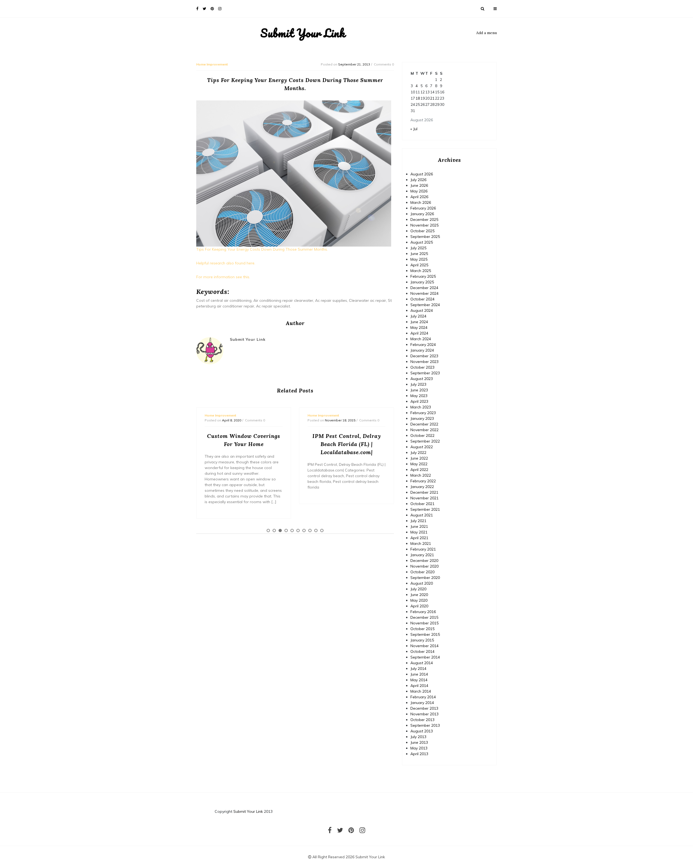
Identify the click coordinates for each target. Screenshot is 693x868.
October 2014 (422, 651)
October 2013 (422, 719)
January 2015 (422, 640)
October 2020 (422, 571)
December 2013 (424, 708)
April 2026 (419, 196)
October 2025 (422, 230)
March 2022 (420, 475)
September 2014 (425, 657)
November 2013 (424, 714)
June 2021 (419, 526)
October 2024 (422, 299)
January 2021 (422, 554)
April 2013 (419, 753)
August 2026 (421, 174)
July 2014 (418, 668)
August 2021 (421, 515)
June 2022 (419, 458)
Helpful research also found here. (225, 263)
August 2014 (421, 662)
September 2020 (425, 577)
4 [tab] (286, 530)
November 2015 (424, 623)
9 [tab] (316, 530)
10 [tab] (321, 530)
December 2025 (424, 219)
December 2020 (424, 560)
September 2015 (425, 634)
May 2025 (418, 259)
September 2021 (425, 509)
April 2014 (419, 685)
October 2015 (422, 628)
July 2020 (418, 589)
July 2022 (418, 452)
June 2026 (419, 185)
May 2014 (418, 679)
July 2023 (418, 384)
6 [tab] (298, 530)
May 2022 (418, 463)
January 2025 (422, 282)
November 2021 (424, 498)
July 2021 (418, 520)
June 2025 (419, 253)
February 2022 (423, 481)
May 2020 (418, 600)
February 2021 (423, 549)
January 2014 (422, 702)
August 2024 (421, 310)
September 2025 (425, 236)
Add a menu (486, 32)
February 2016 (423, 611)
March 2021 (420, 543)
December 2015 (424, 617)
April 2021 (419, 537)
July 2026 (418, 179)
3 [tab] (280, 530)
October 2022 (422, 435)
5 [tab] (292, 530)
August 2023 (421, 378)
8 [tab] (310, 530)
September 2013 (425, 725)
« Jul (413, 128)
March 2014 (420, 691)
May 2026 (418, 191)
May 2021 (418, 532)
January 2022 (422, 486)
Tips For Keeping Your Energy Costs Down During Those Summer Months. (262, 249)
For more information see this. (223, 276)
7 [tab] (304, 530)
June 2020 (419, 594)
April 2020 (419, 606)
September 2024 (425, 304)
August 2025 (421, 242)
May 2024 (418, 327)
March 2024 (420, 338)
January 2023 (422, 418)
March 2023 (420, 407)
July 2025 (418, 247)
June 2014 (419, 674)
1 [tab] (268, 530)
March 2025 (420, 270)
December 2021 (424, 492)
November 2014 (424, 645)
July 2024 (418, 316)
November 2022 (424, 429)
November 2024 (424, 293)
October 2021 (422, 503)
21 (432, 98)
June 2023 (419, 390)
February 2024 (423, 344)
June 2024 (419, 321)
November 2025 (424, 225)
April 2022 (419, 469)
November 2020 (424, 566)
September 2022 (425, 441)
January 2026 (422, 213)
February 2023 (423, 412)
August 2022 (421, 446)
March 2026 (420, 202)
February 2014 (423, 697)
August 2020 (421, 583)
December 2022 (424, 424)
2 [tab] (274, 530)
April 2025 (419, 265)
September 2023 (425, 373)
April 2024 (419, 333)
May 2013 (418, 748)
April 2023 (419, 401)
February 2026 (423, 208)
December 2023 (424, 355)
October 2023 (422, 367)
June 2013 (419, 742)
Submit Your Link (302, 33)
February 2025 (423, 276)
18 (418, 98)
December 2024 (424, 287)
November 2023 (424, 361)
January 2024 (422, 350)
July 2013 (418, 736)
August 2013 (421, 731)
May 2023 (418, 395)
